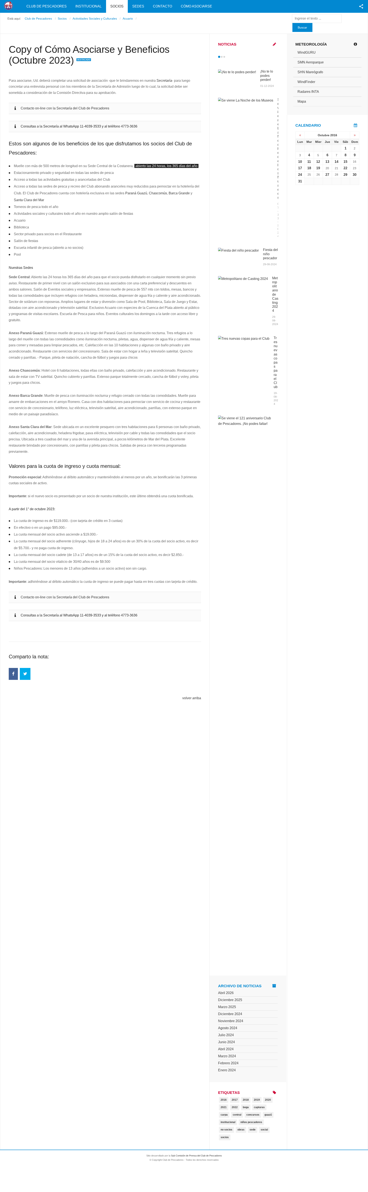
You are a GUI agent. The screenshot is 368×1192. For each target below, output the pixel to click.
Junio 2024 (226, 1042)
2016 (224, 1099)
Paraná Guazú (136, 193)
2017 (235, 1099)
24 (300, 174)
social (264, 1129)
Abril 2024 (226, 1049)
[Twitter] (25, 674)
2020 (268, 1099)
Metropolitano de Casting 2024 (275, 294)
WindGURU (307, 52)
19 (318, 168)
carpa (224, 1114)
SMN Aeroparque (311, 62)
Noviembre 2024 (230, 1021)
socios (225, 1137)
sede (253, 1129)
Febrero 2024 (228, 1063)
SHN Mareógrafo (310, 72)
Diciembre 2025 (230, 1000)
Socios (117, 6)
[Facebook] (13, 674)
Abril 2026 (226, 993)
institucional (228, 1122)
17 (300, 168)
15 (345, 161)
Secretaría (164, 80)
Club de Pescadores (46, 6)
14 (336, 161)
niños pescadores (251, 1122)
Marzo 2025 (227, 1007)
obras (240, 1129)
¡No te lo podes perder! (266, 75)
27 (327, 174)
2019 (257, 1099)
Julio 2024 (226, 1035)
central (237, 1114)
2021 (224, 1107)
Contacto (162, 6)
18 (309, 168)
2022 (235, 1107)
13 (327, 161)
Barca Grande (179, 193)
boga (246, 1107)
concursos (252, 1114)
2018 (246, 1099)
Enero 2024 (227, 1070)
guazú (268, 1114)
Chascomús (158, 193)
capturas (259, 1107)
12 (318, 161)
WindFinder (306, 82)
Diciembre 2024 (230, 1014)
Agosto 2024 (227, 1028)
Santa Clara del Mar (29, 200)
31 (300, 181)
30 (354, 174)
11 (309, 161)
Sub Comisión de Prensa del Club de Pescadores (196, 1155)
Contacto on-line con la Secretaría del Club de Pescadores (65, 108)
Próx (231, 56)
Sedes (138, 6)
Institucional (88, 6)
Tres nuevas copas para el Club (275, 362)
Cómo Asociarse (196, 6)
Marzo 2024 (227, 1056)
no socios (226, 1129)
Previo (228, 56)
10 (300, 161)
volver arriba (191, 698)
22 (345, 168)
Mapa (302, 101)
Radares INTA (308, 91)
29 (345, 174)
